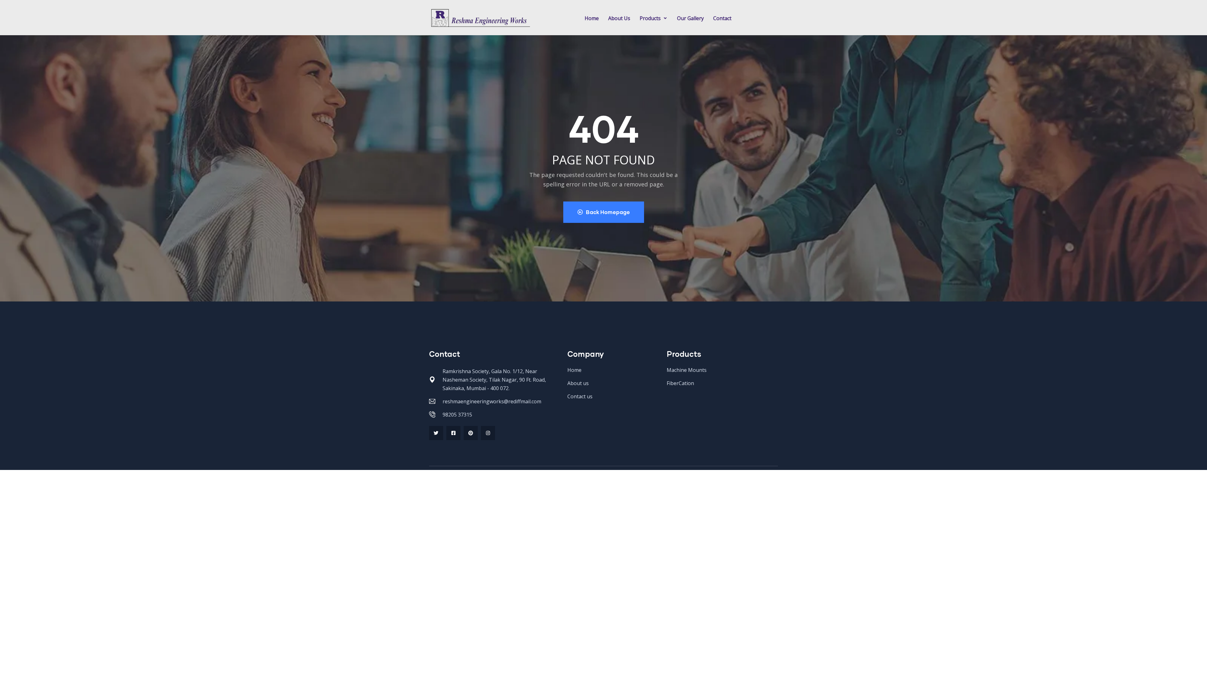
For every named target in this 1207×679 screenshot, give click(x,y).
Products (650, 18)
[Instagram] (488, 433)
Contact (722, 18)
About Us (619, 18)
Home (592, 18)
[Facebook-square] (453, 433)
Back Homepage (608, 212)
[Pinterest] (471, 433)
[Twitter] (436, 433)
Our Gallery (690, 18)
